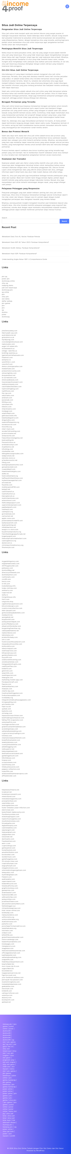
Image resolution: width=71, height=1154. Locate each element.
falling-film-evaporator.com (12, 720)
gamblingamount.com (10, 756)
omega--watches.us (9, 351)
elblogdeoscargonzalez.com (12, 453)
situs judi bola (8, 1131)
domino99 (6, 1031)
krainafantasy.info (9, 586)
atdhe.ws (5, 474)
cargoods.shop (7, 601)
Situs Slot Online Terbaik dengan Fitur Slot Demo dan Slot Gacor (39, 1148)
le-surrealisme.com (9, 377)
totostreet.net (7, 837)
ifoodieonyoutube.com (10, 814)
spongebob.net (7, 617)
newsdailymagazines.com (11, 799)
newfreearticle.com (9, 651)
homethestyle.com (9, 850)
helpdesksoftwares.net (10, 790)
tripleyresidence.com (10, 915)
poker (4, 314)
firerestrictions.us (8, 442)
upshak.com (6, 709)
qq (3, 310)
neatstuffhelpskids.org (10, 422)
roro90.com (6, 579)
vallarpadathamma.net (10, 631)
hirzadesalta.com (8, 823)
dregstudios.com (8, 420)
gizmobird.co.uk (8, 337)
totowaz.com (7, 736)
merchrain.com (7, 989)
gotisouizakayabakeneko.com (13, 613)
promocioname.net (9, 433)
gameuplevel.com (8, 848)
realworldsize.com (9, 633)
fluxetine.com (7, 485)
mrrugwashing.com (9, 702)
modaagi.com (7, 411)
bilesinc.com (6, 407)
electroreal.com (8, 810)
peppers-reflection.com (11, 769)
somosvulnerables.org (10, 919)
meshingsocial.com (9, 675)
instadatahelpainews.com (11, 984)
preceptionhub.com (9, 801)
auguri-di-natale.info (10, 346)
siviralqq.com (7, 713)
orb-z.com (6, 639)
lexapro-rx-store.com (10, 529)
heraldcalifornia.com (10, 886)
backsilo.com (7, 711)
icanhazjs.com (7, 509)
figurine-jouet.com (9, 975)
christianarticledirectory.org (12, 545)
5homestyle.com (8, 547)
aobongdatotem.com (10, 805)
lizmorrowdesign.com (10, 939)
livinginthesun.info (9, 597)
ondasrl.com (6, 933)
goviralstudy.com (8, 514)
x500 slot (6, 1067)
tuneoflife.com (7, 771)
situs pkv (5, 297)
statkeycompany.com (10, 384)
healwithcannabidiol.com (11, 942)
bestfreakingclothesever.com (13, 718)
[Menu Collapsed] (67, 6)
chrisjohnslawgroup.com (11, 908)
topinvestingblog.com (10, 389)
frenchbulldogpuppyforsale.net (14, 534)
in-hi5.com (6, 584)
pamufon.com (7, 924)
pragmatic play (8, 1060)
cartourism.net (7, 516)
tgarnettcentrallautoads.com (13, 355)
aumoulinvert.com (9, 500)
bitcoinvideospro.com (10, 606)
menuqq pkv (7, 1024)
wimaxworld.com (8, 436)
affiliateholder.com (9, 776)
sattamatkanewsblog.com (12, 731)
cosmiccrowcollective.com (12, 608)
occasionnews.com (9, 762)
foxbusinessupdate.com (11, 695)
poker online (7, 1089)
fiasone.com (6, 684)
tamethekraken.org (9, 928)
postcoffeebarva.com (10, 624)
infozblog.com (7, 449)
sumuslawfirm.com (9, 722)
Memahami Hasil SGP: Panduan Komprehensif (19, 253)
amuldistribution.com (10, 852)
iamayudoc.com (8, 872)
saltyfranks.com (8, 395)
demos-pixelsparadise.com (12, 366)
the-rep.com (6, 393)
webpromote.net (8, 456)
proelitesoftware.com (10, 901)
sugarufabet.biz (8, 968)
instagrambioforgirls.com (11, 664)
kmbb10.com (7, 668)
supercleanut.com (8, 881)
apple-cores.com (8, 518)
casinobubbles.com (9, 828)
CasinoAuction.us (8, 494)
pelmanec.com (7, 568)
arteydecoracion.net (9, 460)
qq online (5, 292)
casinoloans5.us (8, 491)
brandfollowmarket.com (11, 740)
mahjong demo (7, 285)
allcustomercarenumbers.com (13, 904)
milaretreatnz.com (9, 409)
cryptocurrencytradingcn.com (13, 733)
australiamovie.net (9, 335)
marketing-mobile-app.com (12, 680)
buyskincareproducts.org (11, 532)
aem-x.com (6, 843)
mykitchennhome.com (10, 498)
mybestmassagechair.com (12, 480)
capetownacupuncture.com (12, 604)
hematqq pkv (8, 1127)
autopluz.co (6, 360)
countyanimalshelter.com (11, 744)
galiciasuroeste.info (9, 415)
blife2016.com (7, 935)
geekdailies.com (8, 986)
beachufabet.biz (8, 964)
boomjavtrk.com (8, 1000)
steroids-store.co (8, 458)
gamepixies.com (8, 890)
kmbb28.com (7, 991)
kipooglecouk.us (8, 496)
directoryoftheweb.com (11, 572)
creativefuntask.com (9, 863)
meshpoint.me (7, 615)
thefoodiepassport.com (11, 503)
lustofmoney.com (8, 765)
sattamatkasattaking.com (11, 957)
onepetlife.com (7, 959)
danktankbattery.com (10, 686)
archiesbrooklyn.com (10, 445)
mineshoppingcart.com (10, 816)
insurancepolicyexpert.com (12, 382)
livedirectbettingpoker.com (12, 693)
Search (4, 218)
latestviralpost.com (9, 648)
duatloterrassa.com (9, 921)
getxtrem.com (7, 671)
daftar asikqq (7, 301)
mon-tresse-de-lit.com (10, 966)
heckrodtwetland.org (10, 476)
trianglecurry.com (8, 946)
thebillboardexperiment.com (12, 962)
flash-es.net (6, 706)
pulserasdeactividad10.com (12, 520)
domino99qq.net (8, 570)
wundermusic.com (9, 857)
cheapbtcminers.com (10, 868)
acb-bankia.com (8, 704)
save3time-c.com (8, 362)
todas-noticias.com (9, 588)
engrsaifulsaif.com (9, 866)
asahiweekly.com (8, 879)
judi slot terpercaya (9, 288)
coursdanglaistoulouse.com (12, 342)
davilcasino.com (8, 839)
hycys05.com (7, 657)
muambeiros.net (8, 447)
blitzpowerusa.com (9, 653)
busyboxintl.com (8, 619)
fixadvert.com (7, 357)
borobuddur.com (8, 854)
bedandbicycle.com (9, 884)
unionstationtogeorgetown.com (14, 870)
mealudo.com (7, 689)
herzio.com (6, 581)
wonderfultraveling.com (11, 431)
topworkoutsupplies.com (11, 819)
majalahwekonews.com (10, 563)
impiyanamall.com (9, 832)
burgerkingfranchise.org (11, 628)
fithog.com (6, 462)
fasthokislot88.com (9, 895)
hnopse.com (6, 760)
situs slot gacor (9, 1064)
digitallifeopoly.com (9, 825)
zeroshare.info (7, 404)
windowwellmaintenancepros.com (15, 773)
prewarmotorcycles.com (11, 371)
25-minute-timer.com (10, 861)
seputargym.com (8, 830)
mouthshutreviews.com (11, 821)
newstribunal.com (8, 796)
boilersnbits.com (8, 646)
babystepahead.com (9, 751)
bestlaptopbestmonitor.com (12, 465)
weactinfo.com (7, 673)
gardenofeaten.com (9, 655)
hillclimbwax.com (8, 758)
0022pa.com (6, 402)
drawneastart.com (9, 892)
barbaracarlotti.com (9, 523)
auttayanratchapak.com (11, 622)
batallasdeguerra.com (10, 418)
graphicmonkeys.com (10, 888)
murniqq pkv (7, 1125)
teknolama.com (7, 635)
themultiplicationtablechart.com (14, 538)
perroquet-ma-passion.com (12, 980)
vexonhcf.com (7, 364)
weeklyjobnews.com (9, 742)
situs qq (5, 283)
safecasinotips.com (9, 897)
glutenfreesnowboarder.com (12, 937)
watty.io (5, 595)
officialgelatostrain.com (11, 953)
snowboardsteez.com (10, 662)
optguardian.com (8, 834)
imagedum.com (7, 948)
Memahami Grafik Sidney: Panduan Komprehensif (21, 248)
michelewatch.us (8, 348)
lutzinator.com (7, 930)
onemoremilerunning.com (11, 660)
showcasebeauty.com (10, 380)
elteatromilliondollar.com (11, 626)
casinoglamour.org (9, 541)
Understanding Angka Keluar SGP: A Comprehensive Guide (24, 259)
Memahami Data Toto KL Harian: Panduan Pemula (21, 236)
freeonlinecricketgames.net (12, 438)
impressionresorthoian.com (12, 715)
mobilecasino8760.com (11, 487)
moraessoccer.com (9, 424)
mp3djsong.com (8, 340)
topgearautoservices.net (11, 973)
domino (5, 312)
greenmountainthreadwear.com (14, 727)
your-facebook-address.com (13, 977)
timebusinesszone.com (10, 767)
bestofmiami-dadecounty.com (13, 812)
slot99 (12, 1136)
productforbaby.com (10, 637)
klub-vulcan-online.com (11, 910)
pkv (3, 294)
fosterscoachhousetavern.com (13, 642)
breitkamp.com (7, 913)
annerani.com (7, 398)
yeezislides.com (8, 803)
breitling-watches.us (9, 353)
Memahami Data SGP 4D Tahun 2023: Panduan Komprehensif (25, 242)
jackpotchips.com (8, 899)
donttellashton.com (9, 575)
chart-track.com (8, 429)
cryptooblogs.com (9, 846)
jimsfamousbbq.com (9, 331)
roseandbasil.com (8, 469)
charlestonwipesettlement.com (13, 738)
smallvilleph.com (8, 413)
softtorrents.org (8, 917)
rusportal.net (7, 593)
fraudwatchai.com (9, 841)
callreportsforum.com (10, 993)
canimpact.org (7, 512)
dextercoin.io (7, 543)
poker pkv (6, 279)
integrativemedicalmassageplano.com (16, 700)
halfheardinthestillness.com (12, 478)
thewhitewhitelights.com (11, 471)
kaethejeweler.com (9, 955)
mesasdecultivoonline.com (12, 644)
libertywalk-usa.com (9, 333)
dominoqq (6, 317)
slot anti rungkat (9, 1062)
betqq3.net (6, 489)
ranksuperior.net (8, 749)
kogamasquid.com (9, 536)
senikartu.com (7, 590)
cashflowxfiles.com (9, 666)
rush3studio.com (8, 577)
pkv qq (4, 276)
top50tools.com (8, 391)
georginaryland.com (9, 467)
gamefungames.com (9, 859)
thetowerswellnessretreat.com (13, 951)
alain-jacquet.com (9, 610)
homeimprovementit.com (11, 794)
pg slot (9, 1044)
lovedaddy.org (7, 698)
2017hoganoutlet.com (10, 566)
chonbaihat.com (8, 451)
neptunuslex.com (8, 344)
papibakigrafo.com (9, 507)
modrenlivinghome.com (11, 982)
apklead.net (6, 1002)
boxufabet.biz (7, 971)
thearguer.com (7, 677)
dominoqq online (8, 281)
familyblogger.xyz (9, 906)
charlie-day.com (8, 691)
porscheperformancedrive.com (14, 926)
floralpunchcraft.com (10, 682)
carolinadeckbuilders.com (12, 386)
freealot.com (7, 877)
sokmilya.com (7, 995)
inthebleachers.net (9, 527)
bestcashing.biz (8, 440)
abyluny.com (6, 997)
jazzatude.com (7, 400)
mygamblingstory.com (10, 561)
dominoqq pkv (7, 290)
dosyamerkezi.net (8, 375)
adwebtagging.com (9, 747)
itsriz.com (5, 599)
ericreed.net (6, 482)
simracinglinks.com (9, 373)
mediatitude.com (8, 369)
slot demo (6, 299)
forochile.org (7, 427)
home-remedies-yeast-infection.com (16, 808)
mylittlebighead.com (9, 875)
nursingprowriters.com (10, 724)
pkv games (6, 303)
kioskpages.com (8, 944)
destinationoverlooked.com (12, 753)
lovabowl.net (7, 792)
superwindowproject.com (11, 505)
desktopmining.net (9, 525)
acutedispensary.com (10, 729)
